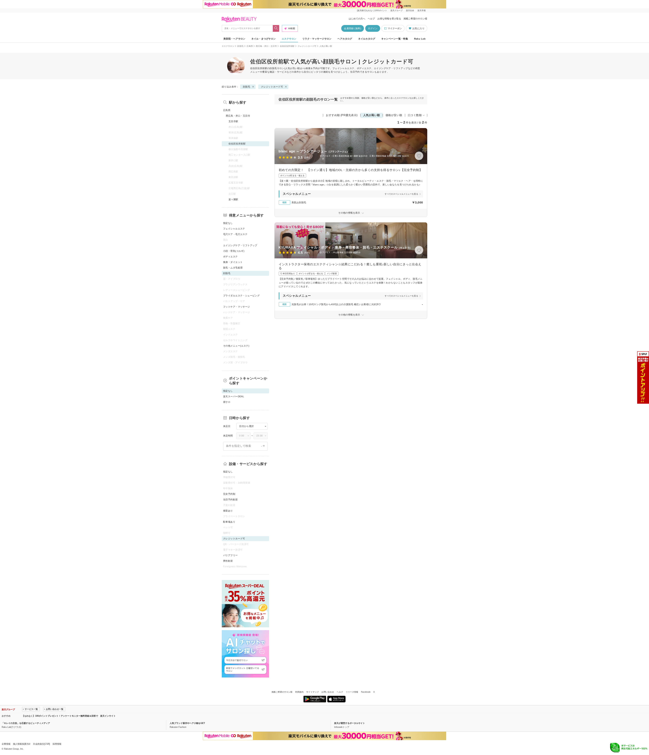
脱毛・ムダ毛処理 (233, 267)
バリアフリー (230, 555)
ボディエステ (230, 256)
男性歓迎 (228, 560)
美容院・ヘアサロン (234, 38)
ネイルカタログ (366, 38)
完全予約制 (229, 494)
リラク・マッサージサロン (317, 38)
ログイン (372, 28)
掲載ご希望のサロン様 (415, 18)
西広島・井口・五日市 (266, 46)
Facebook (366, 692)
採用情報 (57, 744)
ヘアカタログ (345, 38)
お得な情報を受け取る (389, 18)
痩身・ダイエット (233, 262)
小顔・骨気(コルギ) (233, 251)
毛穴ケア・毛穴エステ (235, 234)
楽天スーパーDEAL (233, 396)
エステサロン (289, 38)
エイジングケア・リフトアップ (240, 245)
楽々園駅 (233, 199)
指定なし (228, 223)
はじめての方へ (357, 18)
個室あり (228, 510)
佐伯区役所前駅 (287, 46)
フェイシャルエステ (234, 228)
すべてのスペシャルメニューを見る (401, 194)
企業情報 (6, 744)
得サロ (226, 402)
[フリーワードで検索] (276, 28)
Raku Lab (420, 38)
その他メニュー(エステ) (236, 345)
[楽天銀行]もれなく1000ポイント (372, 10)
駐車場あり (229, 521)
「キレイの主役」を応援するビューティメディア (26, 723)
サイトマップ (312, 692)
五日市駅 (233, 121)
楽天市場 (421, 10)
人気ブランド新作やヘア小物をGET (187, 723)
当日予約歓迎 (230, 499)
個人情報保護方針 (22, 744)
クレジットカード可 (307, 46)
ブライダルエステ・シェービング (241, 295)
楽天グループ (396, 10)
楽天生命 (410, 10)
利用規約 (299, 692)
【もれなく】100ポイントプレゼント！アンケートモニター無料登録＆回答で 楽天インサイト (69, 716)
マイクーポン (395, 28)
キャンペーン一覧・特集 (394, 38)
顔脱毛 (240, 46)
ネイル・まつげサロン (263, 38)
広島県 (250, 46)
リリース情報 (352, 692)
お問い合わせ (327, 692)
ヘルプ (371, 18)
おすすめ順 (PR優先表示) (342, 115)
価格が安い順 (394, 115)
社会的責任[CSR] (41, 744)
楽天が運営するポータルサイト (349, 723)
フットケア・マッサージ (236, 306)
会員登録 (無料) (352, 28)
